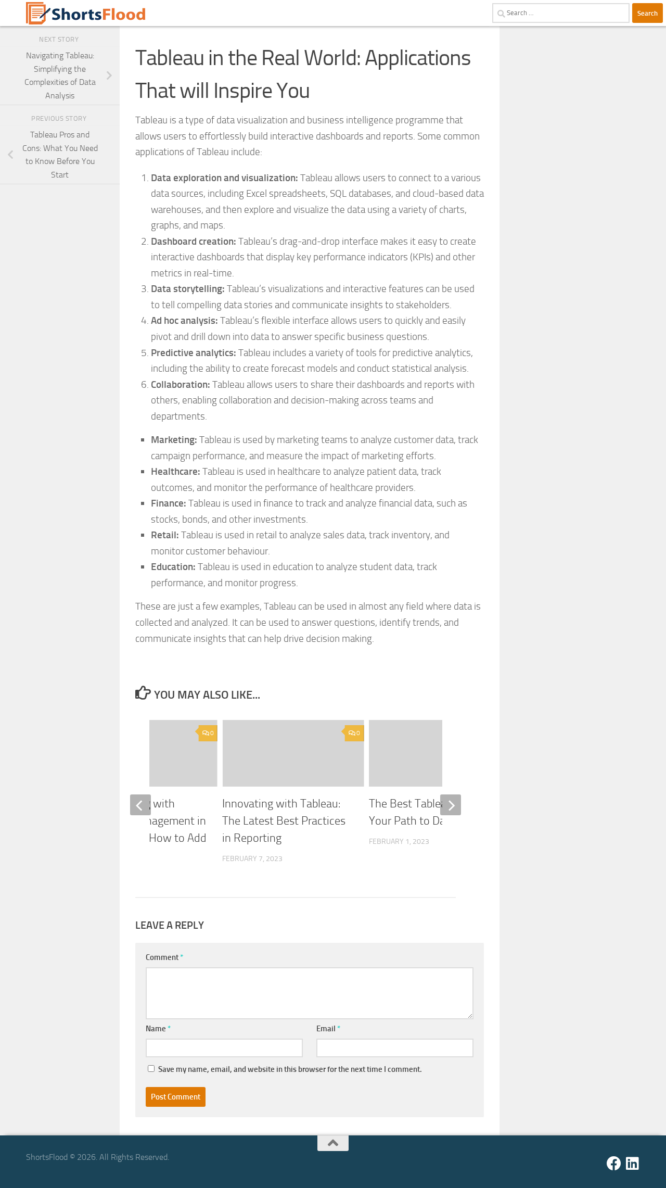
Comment (164, 957)
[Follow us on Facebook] (614, 1163)
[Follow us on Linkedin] (632, 1163)
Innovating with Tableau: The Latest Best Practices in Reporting (283, 821)
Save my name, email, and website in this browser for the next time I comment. (290, 1069)
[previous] (140, 804)
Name (158, 1028)
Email (328, 1028)
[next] (450, 804)
